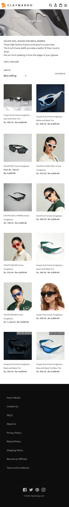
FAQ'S (10, 415)
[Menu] (65, 5)
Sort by (7, 70)
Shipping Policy (15, 450)
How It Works (13, 398)
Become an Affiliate (17, 459)
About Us (11, 424)
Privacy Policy (14, 433)
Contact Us (12, 406)
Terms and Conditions (18, 468)
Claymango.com (37, 495)
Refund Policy (14, 441)
